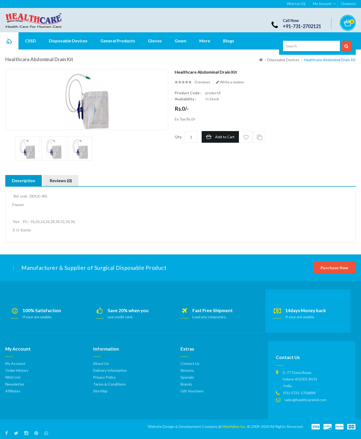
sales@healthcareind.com (305, 399)
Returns (187, 370)
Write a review (231, 82)
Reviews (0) (61, 180)
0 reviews (202, 82)
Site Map (100, 391)
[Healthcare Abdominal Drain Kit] (27, 148)
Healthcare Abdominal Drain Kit (330, 59)
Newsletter (14, 384)
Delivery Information (110, 370)
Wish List (13, 377)
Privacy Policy (104, 377)
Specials (187, 377)
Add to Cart (225, 137)
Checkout (348, 4)
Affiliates (12, 391)
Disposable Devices (283, 59)
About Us (101, 363)
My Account (322, 4)
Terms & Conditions (109, 384)
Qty (178, 137)
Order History (16, 370)
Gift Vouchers (192, 391)
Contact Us (190, 363)
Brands (186, 384)
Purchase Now (335, 267)
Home (9, 41)
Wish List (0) (296, 4)
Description (23, 180)
